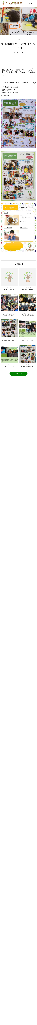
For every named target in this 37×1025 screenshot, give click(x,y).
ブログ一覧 (18, 374)
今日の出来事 (18, 53)
